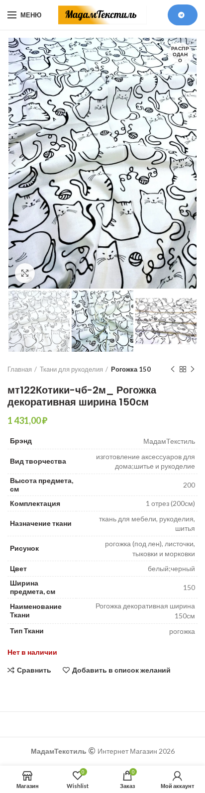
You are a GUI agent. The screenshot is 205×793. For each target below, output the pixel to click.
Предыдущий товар (173, 369)
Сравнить (34, 670)
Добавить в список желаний (121, 670)
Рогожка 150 (131, 369)
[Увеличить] (25, 273)
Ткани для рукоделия (71, 369)
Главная (19, 369)
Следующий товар (193, 369)
